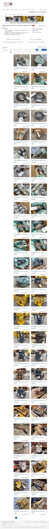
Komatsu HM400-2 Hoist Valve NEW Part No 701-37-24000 (24, 234)
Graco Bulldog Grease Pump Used (20, 455)
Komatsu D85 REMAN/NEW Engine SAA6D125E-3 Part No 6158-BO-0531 (27, 363)
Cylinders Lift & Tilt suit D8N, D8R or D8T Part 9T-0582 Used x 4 (25, 511)
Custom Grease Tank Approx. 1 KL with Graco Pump (23, 474)
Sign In (45, 9)
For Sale (12, 9)
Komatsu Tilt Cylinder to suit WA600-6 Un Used (39, 511)
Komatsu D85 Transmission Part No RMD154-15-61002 (23, 308)
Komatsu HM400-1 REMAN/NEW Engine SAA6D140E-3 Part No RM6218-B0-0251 (28, 400)
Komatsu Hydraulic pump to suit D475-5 (38, 418)
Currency (4, 524)
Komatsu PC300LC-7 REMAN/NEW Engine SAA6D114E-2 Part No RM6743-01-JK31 (28, 382)
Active (40, 49)
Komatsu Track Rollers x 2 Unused (37, 437)
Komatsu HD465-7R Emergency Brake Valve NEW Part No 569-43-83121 (26, 178)
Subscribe (28, 9)
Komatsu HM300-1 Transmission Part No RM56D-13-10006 (24, 326)
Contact (32, 9)
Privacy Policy (41, 521)
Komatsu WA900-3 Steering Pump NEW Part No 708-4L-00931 (24, 271)
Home (4, 9)
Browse (7, 9)
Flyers (24, 9)
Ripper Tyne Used (17, 437)
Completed (44, 49)
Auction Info (36, 30)
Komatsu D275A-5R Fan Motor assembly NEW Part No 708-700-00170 (26, 86)
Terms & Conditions (37, 32)
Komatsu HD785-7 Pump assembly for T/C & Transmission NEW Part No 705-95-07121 (29, 197)
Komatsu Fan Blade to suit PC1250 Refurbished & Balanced (24, 492)
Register (41, 9)
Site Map (45, 521)
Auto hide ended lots (42, 46)
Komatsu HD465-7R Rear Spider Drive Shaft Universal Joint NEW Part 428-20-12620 (28, 68)
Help (26, 521)
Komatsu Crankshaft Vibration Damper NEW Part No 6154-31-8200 (25, 105)
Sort (38, 51)
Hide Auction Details (42, 25)
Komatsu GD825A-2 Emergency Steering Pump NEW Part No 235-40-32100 (27, 160)
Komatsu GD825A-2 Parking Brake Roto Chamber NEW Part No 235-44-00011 (27, 142)
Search (42, 12)
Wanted (16, 9)
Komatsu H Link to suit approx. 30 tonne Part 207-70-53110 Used (25, 418)
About (20, 9)
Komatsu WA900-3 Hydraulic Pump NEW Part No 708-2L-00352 (25, 289)
